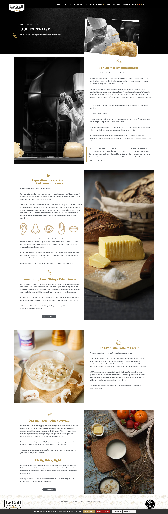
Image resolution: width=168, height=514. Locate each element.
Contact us (110, 4)
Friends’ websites (93, 502)
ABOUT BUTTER (96, 4)
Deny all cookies (103, 511)
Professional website (126, 4)
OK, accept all (89, 511)
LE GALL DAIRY (63, 4)
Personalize (116, 511)
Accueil (23, 24)
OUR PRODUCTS (79, 4)
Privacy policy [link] (129, 511)
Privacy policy (78, 502)
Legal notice (64, 502)
